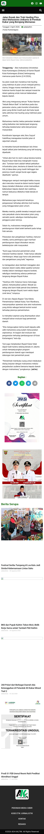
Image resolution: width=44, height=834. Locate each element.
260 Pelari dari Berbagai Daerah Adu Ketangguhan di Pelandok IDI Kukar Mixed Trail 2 (21, 688)
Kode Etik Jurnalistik (22, 813)
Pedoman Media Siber (22, 808)
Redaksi (22, 824)
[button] (3, 10)
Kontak (22, 819)
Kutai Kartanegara (10, 30)
